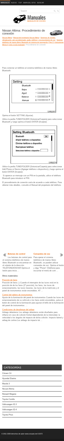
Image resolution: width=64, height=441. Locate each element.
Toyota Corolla (8, 399)
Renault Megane (9, 394)
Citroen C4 (6, 373)
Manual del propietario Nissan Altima (26, 38)
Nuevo (14, 3)
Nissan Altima (7, 38)
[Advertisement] (32, 56)
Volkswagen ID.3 (9, 404)
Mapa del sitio (29, 3)
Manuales (5, 3)
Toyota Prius (7, 415)
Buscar (40, 3)
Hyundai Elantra (9, 378)
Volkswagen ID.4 (9, 409)
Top (20, 3)
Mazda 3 (6, 384)
